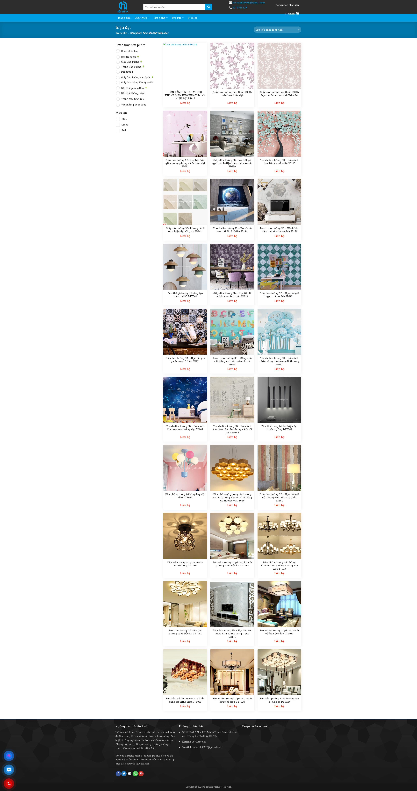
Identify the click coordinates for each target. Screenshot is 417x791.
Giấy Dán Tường (130, 61)
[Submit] (208, 7)
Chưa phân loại (130, 51)
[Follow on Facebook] (118, 773)
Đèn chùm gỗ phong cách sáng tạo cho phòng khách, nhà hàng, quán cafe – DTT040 (232, 497)
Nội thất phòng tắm (132, 88)
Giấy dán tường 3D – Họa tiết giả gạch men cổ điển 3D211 (185, 360)
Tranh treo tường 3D (132, 98)
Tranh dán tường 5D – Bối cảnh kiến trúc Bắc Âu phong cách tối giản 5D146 (232, 429)
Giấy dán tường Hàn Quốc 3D (137, 82)
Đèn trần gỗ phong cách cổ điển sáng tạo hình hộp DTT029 (185, 700)
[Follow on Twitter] (124, 773)
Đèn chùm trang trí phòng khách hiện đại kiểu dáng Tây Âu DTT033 (279, 565)
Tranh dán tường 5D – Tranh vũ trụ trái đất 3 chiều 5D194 (232, 230)
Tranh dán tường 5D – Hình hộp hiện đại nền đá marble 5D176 (279, 230)
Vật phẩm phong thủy (133, 104)
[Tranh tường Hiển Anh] (127, 7)
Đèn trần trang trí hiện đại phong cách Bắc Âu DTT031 (185, 632)
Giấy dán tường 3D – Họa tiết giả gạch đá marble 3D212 (279, 295)
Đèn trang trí (128, 56)
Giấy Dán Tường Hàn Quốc (135, 77)
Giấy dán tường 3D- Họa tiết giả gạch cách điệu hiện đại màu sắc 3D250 (232, 163)
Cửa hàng (159, 17)
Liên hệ (192, 17)
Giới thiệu (141, 17)
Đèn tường (127, 71)
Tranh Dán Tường (131, 66)
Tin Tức (176, 17)
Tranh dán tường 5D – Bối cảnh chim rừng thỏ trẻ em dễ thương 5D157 (279, 361)
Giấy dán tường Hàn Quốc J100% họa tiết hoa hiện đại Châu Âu (279, 93)
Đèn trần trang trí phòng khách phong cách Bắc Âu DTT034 (232, 564)
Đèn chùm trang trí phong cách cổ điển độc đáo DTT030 (279, 632)
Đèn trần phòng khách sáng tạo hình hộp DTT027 (279, 700)
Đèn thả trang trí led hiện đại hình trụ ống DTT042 (279, 428)
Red (124, 130)
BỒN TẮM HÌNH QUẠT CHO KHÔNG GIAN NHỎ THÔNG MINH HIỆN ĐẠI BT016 (185, 95)
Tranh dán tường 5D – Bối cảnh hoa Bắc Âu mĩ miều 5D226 (279, 162)
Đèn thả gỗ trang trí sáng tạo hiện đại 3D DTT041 (185, 295)
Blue (124, 118)
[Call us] (135, 773)
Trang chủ (124, 17)
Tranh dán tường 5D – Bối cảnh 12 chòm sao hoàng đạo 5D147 (185, 428)
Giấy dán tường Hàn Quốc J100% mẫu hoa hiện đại (232, 93)
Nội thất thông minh (133, 93)
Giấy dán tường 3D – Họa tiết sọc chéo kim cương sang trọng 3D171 (232, 633)
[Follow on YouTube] (141, 773)
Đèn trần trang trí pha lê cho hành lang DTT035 (185, 564)
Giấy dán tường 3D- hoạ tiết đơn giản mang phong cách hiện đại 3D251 (185, 163)
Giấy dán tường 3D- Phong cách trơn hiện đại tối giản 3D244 (185, 230)
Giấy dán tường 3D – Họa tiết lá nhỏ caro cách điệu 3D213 (232, 295)
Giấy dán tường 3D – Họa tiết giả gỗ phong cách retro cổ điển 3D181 (279, 497)
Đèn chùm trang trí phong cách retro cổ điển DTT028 (232, 700)
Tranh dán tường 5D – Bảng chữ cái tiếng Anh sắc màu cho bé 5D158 (232, 361)
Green (125, 124)
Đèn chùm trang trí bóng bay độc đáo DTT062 (185, 496)
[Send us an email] (129, 773)
